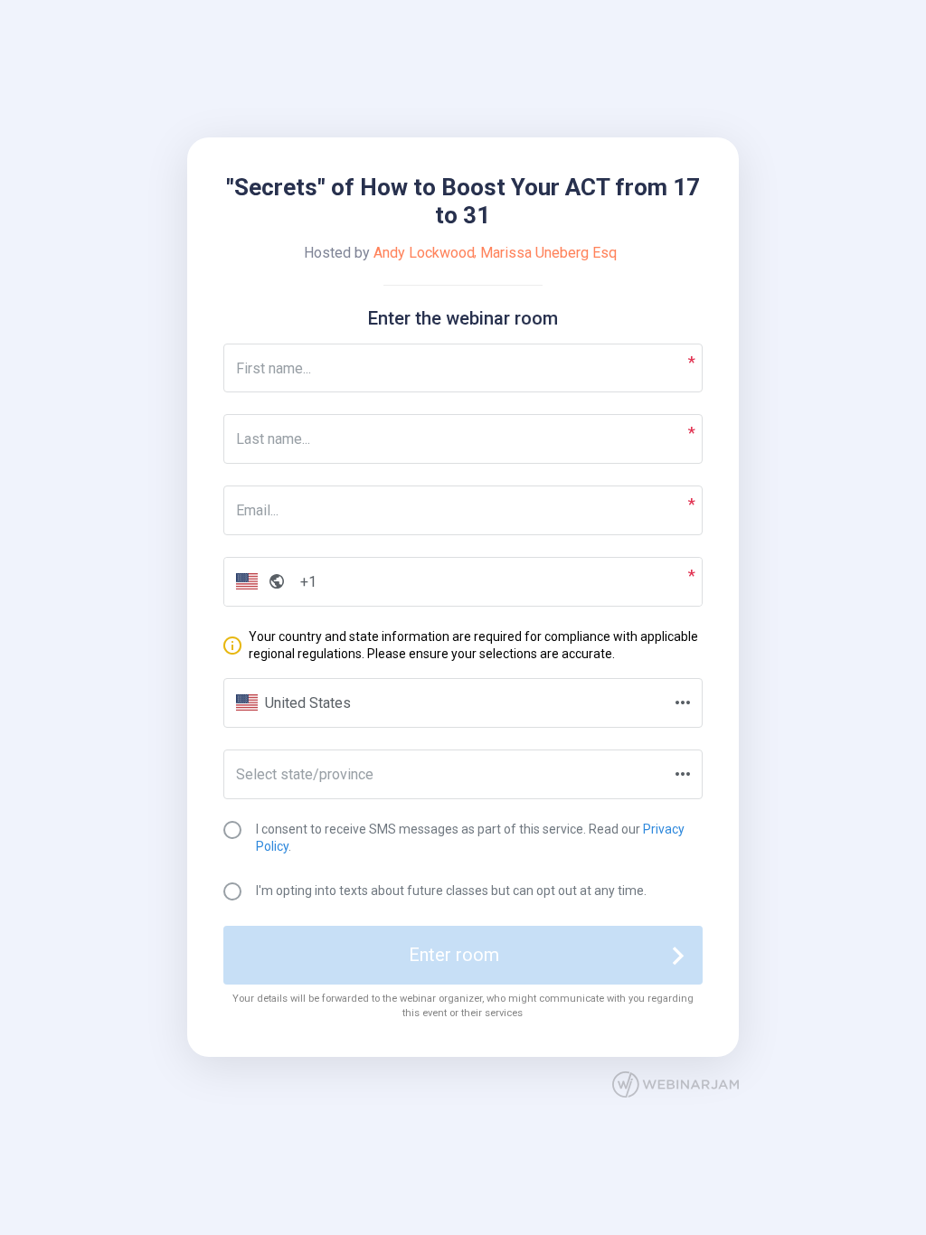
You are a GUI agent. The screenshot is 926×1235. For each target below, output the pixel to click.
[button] (256, 582)
